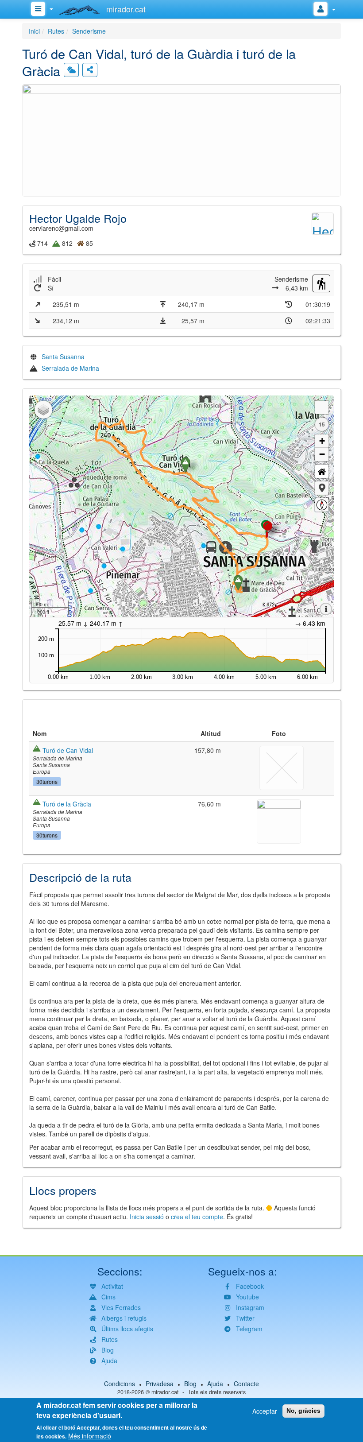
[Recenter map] (321, 471)
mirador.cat (165, 1392)
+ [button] (322, 440)
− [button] (322, 454)
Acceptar (264, 1411)
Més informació (89, 1435)
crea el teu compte (197, 1216)
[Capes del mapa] (43, 409)
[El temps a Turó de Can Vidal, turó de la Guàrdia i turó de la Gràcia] (71, 70)
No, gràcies (303, 1410)
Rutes (56, 31)
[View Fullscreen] (321, 407)
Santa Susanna (63, 356)
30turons (47, 781)
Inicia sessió (147, 1216)
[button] (181, 139)
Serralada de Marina (70, 368)
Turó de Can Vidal (67, 750)
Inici (34, 31)
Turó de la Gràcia (66, 803)
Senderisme (89, 31)
